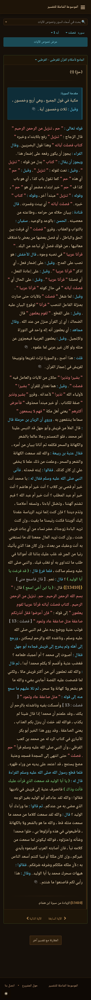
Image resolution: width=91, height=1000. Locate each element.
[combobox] (46, 22)
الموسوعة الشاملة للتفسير (63, 985)
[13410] (72, 587)
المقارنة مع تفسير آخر (45, 940)
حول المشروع (30, 985)
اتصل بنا (10, 985)
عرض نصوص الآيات (45, 42)
